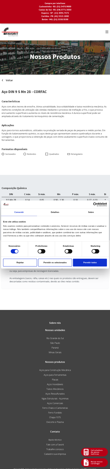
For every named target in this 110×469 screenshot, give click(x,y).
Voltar (9, 80)
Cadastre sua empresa (55, 453)
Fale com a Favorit (55, 444)
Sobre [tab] (91, 212)
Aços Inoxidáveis (55, 384)
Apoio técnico (55, 439)
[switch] (41, 251)
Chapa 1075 (55, 417)
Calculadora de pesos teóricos (97, 452)
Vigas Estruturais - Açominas (55, 398)
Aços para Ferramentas (55, 374)
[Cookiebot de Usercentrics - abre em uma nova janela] (95, 204)
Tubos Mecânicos (55, 389)
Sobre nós (55, 322)
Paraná (55, 347)
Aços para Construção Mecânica (55, 370)
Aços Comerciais (55, 403)
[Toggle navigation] (106, 32)
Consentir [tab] (19, 212)
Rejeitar (20, 262)
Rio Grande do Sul (55, 338)
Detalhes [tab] (55, 212)
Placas (55, 379)
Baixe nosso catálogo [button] (96, 462)
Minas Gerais (55, 352)
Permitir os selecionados (55, 262)
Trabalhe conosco (55, 449)
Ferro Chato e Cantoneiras (55, 407)
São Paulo (55, 342)
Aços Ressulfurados (55, 393)
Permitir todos (90, 262)
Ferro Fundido (55, 412)
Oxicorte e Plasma (55, 422)
